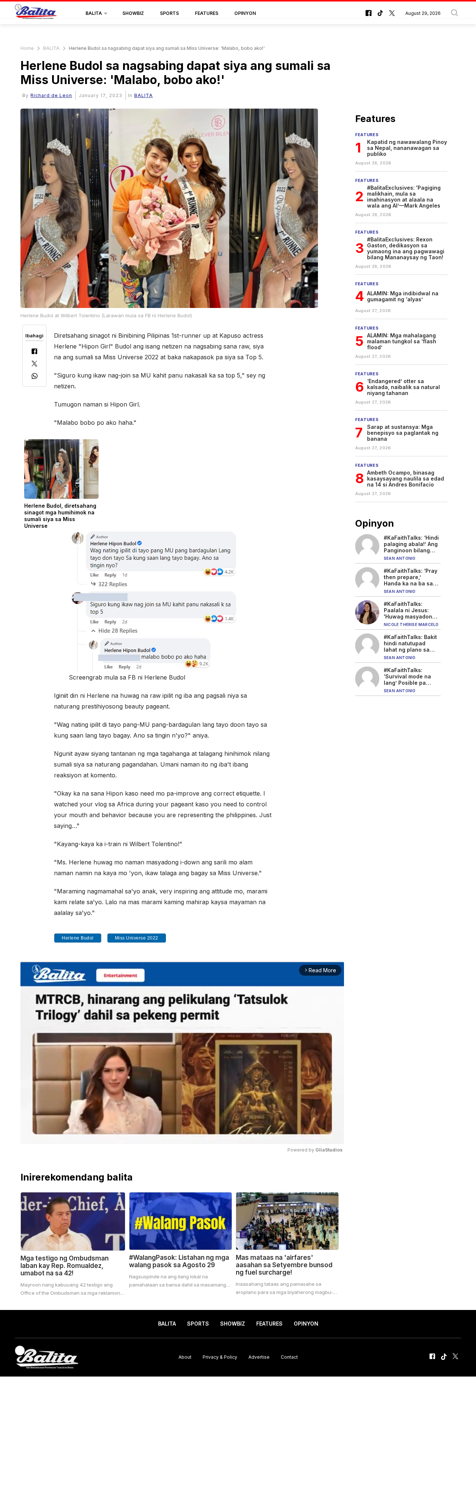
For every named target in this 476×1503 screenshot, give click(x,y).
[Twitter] (34, 364)
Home (27, 48)
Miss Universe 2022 (136, 938)
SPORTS (169, 13)
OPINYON (245, 13)
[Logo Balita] (36, 13)
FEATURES (206, 13)
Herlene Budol (78, 938)
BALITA (94, 13)
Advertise (259, 1357)
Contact (289, 1357)
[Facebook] (34, 352)
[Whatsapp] (35, 377)
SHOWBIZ (133, 13)
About (185, 1357)
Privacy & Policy (220, 1357)
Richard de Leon (51, 95)
